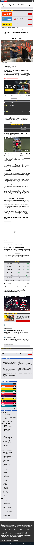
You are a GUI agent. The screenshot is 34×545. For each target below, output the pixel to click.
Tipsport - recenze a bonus (7, 504)
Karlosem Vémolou (14, 98)
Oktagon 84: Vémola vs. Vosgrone (10, 417)
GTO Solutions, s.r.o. (16, 540)
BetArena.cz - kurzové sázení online (8, 361)
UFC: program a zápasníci (7, 436)
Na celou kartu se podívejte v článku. (17, 341)
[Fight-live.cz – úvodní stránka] (4, 1)
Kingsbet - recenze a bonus (7, 510)
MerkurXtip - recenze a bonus (7, 514)
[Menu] (32, 1)
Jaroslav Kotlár (5, 495)
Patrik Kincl (4, 479)
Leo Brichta (4, 477)
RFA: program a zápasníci (7, 442)
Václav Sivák (5, 480)
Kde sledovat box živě (6, 465)
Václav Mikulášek (5, 488)
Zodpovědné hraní (18, 526)
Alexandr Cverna (5, 491)
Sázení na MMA (5, 500)
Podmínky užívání (18, 539)
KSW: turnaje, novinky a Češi (7, 440)
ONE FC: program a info (6, 445)
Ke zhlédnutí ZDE (23, 126)
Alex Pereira (5, 484)
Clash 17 (6, 418)
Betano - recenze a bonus (7, 507)
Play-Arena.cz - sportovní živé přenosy (24, 368)
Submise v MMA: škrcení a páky (8, 456)
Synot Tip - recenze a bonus (7, 511)
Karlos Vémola (5, 472)
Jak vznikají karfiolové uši (7, 457)
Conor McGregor (5, 473)
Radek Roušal (5, 485)
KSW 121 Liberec (8, 415)
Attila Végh (4, 475)
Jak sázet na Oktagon (6, 503)
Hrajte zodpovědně (4, 529)
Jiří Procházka (5, 471)
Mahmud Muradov (6, 476)
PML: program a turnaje (6, 441)
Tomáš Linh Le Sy (5, 496)
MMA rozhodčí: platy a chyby (7, 461)
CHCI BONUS (30, 19)
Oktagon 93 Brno (7, 414)
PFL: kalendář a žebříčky (7, 444)
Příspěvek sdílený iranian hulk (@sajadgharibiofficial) (15, 244)
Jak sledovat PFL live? (6, 430)
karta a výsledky (12, 105)
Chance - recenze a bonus (7, 508)
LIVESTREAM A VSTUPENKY (17, 38)
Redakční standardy (11, 539)
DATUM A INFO (17, 35)
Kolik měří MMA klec (6, 460)
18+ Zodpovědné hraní (8, 540)
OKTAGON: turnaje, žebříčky (7, 437)
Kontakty (5, 539)
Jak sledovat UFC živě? (6, 425)
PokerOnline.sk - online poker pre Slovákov (25, 373)
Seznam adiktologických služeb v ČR (23, 535)
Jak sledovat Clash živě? (7, 429)
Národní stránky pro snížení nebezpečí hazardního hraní (12, 536)
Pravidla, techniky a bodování (7, 452)
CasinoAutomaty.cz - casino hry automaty (25, 364)
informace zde (22, 532)
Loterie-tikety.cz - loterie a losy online (24, 363)
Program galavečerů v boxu (7, 421)
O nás (2, 539)
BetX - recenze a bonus (6, 515)
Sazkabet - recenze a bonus (7, 512)
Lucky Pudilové (17, 253)
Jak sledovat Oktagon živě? (7, 426)
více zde (13, 344)
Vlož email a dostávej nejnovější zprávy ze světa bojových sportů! (9, 349)
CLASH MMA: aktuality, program (8, 438)
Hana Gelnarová (5, 492)
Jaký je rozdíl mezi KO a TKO (7, 464)
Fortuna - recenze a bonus (7, 506)
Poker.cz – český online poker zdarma (24, 367)
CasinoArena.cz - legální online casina (9, 369)
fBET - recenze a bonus (6, 516)
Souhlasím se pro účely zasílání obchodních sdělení (11, 353)
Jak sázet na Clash (6, 502)
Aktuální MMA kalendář (6, 419)
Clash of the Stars (27, 158)
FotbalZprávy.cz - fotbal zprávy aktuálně (9, 362)
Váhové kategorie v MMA (7, 453)
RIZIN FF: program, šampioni (7, 446)
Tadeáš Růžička (5, 487)
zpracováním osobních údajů (9, 353)
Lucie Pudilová (5, 481)
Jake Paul (4, 483)
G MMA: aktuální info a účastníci (8, 448)
